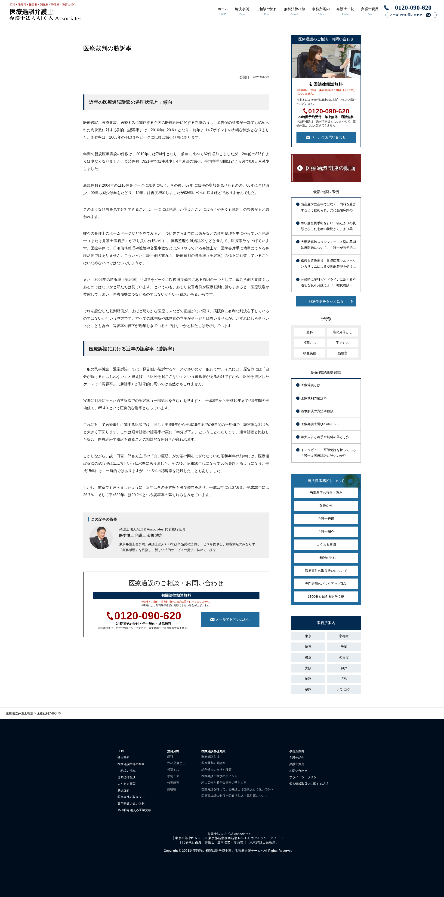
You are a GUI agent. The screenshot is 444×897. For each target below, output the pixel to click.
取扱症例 (326, 506)
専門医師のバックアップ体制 (326, 583)
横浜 (308, 657)
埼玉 (308, 647)
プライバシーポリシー (304, 777)
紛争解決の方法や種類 (317, 411)
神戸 (344, 668)
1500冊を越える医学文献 (326, 596)
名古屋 (344, 657)
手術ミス (342, 343)
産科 (309, 332)
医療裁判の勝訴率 (314, 398)
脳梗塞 (342, 353)
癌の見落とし (342, 332)
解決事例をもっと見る (326, 301)
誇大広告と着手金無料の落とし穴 (325, 437)
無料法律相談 (126, 777)
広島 (344, 679)
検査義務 (309, 353)
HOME (121, 751)
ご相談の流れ (326, 558)
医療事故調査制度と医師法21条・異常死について (234, 795)
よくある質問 (326, 544)
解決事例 (123, 757)
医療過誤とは (310, 385)
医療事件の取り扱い (131, 797)
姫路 (308, 679)
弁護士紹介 (326, 531)
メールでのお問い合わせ (406, 14)
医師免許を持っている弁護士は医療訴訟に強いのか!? (237, 789)
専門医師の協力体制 (131, 803)
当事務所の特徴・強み (326, 492)
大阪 (308, 668)
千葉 (344, 647)
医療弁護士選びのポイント (320, 424)
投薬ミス (309, 343)
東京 (308, 636)
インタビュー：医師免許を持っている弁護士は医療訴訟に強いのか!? (328, 453)
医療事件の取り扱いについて (326, 571)
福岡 (308, 689)
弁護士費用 (326, 519)
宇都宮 (344, 636)
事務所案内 (296, 751)
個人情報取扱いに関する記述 (308, 783)
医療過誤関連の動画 (131, 764)
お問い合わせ (298, 771)
